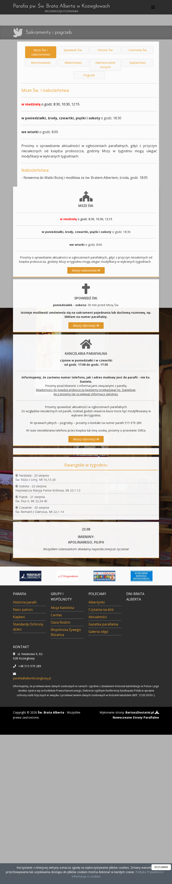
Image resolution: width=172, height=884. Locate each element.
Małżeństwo (73, 63)
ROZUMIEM (161, 867)
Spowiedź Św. (73, 50)
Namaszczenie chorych (105, 65)
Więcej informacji (84, 326)
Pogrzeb (89, 75)
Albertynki (97, 602)
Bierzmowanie (41, 63)
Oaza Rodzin (60, 622)
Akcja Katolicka (62, 607)
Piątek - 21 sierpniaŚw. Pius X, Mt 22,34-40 (31, 499)
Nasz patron (23, 609)
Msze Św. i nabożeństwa (40, 52)
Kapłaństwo (137, 63)
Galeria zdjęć (98, 631)
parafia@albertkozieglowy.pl (32, 678)
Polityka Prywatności (149, 872)
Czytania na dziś (101, 609)
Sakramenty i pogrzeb (49, 32)
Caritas (56, 615)
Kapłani (19, 617)
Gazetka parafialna (103, 624)
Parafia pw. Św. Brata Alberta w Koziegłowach (61, 8)
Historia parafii (24, 602)
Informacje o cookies (86, 876)
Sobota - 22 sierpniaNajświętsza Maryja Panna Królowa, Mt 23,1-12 (47, 488)
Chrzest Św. (105, 50)
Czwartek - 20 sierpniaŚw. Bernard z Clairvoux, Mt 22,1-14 (39, 510)
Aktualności (98, 617)
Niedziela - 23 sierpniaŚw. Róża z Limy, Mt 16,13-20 (35, 477)
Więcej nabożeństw (85, 270)
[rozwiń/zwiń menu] (154, 7)
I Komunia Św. (137, 50)
